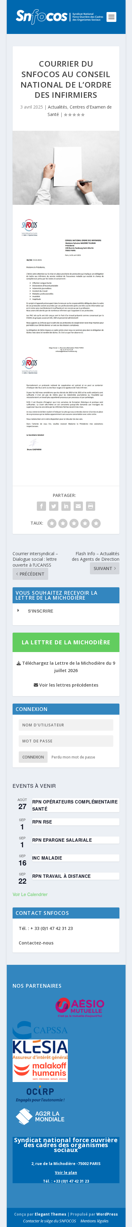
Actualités (57, 107)
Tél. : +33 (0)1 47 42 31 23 (66, 1181)
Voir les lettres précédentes (68, 685)
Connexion (33, 757)
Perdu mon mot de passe (73, 757)
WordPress (107, 1214)
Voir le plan (66, 1172)
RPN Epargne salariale (62, 840)
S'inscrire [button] (40, 611)
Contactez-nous (36, 943)
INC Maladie (47, 858)
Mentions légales (94, 1221)
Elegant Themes (50, 1214)
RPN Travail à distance (61, 876)
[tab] (66, 611)
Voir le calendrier (30, 894)
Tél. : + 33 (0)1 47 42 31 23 (46, 928)
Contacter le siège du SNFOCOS (49, 1221)
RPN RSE (42, 822)
